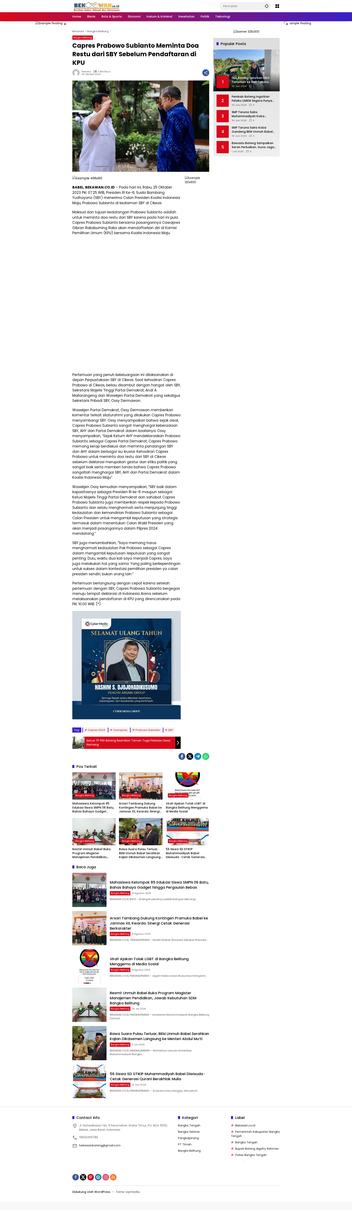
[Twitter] (189, 756)
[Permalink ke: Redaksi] (77, 72)
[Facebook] (181, 756)
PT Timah (184, 1144)
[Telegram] (197, 756)
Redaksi (86, 72)
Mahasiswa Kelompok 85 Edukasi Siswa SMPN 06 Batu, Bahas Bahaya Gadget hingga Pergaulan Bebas (93, 808)
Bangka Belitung (82, 37)
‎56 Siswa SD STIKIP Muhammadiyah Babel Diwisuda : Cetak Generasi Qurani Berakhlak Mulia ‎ (185, 853)
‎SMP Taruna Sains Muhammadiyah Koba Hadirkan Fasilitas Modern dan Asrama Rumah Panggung (251, 114)
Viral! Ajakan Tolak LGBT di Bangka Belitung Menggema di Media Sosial (187, 807)
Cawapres (120, 730)
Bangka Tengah (189, 1125)
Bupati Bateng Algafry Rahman (257, 1149)
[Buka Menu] (277, 6)
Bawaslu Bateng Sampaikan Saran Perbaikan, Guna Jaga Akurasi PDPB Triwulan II (253, 145)
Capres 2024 (96, 730)
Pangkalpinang (188, 1138)
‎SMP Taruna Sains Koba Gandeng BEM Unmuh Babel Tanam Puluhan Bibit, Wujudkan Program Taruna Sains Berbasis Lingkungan (252, 130)
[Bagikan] (205, 72)
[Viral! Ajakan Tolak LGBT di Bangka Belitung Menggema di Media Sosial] (187, 786)
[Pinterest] (90, 1177)
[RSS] (113, 1177)
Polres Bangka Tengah (251, 1155)
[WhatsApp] (205, 756)
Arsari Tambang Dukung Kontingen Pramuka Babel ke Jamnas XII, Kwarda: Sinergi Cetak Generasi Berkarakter (140, 808)
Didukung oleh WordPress (91, 1192)
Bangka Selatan (189, 1132)
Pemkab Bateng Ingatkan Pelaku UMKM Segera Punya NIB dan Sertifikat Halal (252, 99)
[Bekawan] (97, 6)
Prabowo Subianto (147, 730)
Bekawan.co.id (245, 1125)
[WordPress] (98, 1177)
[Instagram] (105, 1177)
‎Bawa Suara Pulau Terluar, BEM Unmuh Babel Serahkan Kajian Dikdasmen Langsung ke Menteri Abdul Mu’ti (140, 853)
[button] (267, 6)
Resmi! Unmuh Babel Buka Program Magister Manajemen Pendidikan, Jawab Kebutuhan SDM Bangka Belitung (91, 853)
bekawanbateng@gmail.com (100, 1145)
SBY (170, 730)
